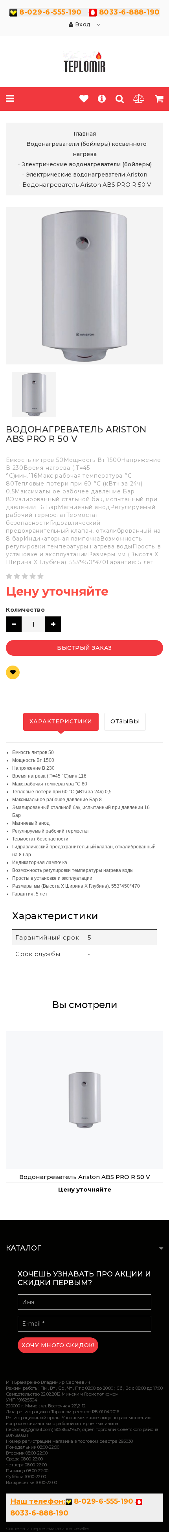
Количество (25, 609)
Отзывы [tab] (125, 721)
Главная (84, 133)
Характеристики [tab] (60, 721)
